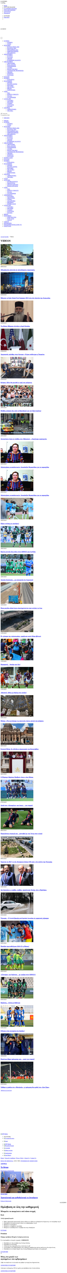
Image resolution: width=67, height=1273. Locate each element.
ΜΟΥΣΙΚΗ (10, 85)
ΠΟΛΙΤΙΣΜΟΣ (8, 81)
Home (5, 5)
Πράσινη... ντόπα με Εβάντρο (10, 1003)
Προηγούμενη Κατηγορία (7, 1170)
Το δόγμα (4, 1167)
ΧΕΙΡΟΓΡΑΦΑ (11, 90)
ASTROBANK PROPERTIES (15, 70)
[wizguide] (7, 1148)
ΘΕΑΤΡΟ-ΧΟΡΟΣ (12, 84)
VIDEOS (6, 221)
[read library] (7, 1155)
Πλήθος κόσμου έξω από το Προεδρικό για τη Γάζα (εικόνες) (21, 411)
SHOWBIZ (10, 102)
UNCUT (9, 220)
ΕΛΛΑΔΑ (10, 57)
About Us (26, 1158)
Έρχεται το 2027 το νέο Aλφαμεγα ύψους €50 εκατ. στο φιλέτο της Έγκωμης (26, 862)
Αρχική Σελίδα (4, 236)
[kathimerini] (7, 1144)
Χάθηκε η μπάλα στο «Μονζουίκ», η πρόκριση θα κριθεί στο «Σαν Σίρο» (25, 1087)
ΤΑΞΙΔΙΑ (9, 103)
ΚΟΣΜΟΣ (6, 78)
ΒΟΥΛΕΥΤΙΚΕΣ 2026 (13, 47)
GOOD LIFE (7, 99)
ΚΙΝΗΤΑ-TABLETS (12, 94)
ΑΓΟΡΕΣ (9, 67)
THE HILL (10, 110)
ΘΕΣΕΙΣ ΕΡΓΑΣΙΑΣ (12, 186)
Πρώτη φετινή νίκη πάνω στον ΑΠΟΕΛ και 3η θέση (18, 552)
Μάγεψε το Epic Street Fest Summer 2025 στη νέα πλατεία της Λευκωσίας (25, 298)
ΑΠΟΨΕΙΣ (7, 107)
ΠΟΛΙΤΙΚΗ (7, 45)
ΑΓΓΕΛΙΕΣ (7, 180)
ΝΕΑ (8, 93)
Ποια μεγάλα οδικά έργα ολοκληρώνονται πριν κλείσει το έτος (21, 608)
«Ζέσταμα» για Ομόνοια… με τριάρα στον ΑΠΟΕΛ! (18, 974)
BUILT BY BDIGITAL (7, 1161)
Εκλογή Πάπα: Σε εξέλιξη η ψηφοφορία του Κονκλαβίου (20, 749)
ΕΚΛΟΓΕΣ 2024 (11, 48)
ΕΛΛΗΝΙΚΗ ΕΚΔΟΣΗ (10, 8)
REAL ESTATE (11, 64)
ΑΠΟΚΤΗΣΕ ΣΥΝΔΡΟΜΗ (8, 1265)
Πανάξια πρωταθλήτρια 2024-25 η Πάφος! (15, 946)
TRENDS (9, 72)
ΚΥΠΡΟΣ (6, 41)
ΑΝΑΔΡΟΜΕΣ (11, 201)
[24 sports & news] (9, 1138)
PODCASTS (10, 218)
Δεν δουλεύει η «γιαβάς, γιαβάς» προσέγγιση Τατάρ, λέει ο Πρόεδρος (24, 890)
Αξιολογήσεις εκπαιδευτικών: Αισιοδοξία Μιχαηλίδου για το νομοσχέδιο (25, 467)
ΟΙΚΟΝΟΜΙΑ (11, 63)
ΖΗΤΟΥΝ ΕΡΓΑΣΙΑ (12, 184)
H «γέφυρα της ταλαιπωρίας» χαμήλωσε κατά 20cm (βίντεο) (21, 636)
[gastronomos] (8, 1153)
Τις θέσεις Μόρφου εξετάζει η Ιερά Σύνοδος (15, 326)
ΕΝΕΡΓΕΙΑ (10, 73)
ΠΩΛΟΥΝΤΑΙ (11, 183)
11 (4, 1090)
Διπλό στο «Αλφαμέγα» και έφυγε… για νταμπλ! (17, 805)
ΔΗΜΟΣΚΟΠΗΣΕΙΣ (12, 51)
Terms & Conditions (10, 1158)
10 (3, 1090)
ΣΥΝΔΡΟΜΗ (4, 1251)
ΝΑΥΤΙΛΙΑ (10, 75)
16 (11, 1090)
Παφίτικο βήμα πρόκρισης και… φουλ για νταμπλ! (18, 1059)
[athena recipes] (8, 1150)
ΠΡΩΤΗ (6, 120)
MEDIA (6, 214)
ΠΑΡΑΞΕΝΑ (10, 79)
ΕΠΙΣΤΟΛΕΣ (7, 226)
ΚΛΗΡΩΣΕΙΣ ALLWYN (14, 60)
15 (9, 1090)
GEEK (6, 91)
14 (8, 1090)
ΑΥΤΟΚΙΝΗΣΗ (11, 97)
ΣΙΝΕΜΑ (9, 82)
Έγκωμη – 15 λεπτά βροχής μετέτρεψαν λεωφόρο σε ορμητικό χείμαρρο (25, 918)
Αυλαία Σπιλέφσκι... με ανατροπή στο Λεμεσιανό (17, 580)
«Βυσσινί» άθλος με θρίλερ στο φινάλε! (14, 693)
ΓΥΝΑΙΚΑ (10, 100)
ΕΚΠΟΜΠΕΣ (7, 215)
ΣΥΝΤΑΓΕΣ (10, 105)
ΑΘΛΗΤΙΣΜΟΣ (8, 54)
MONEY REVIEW (12, 69)
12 (5, 1090)
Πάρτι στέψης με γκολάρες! (10, 523)
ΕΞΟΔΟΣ (9, 106)
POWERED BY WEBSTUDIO (29, 1161)
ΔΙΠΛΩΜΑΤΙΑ (11, 52)
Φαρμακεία (7, 13)
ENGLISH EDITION (9, 10)
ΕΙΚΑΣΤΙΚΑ (10, 87)
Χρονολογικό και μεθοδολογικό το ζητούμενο (19, 1197)
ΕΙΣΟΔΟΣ (6, 17)
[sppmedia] (4, 1134)
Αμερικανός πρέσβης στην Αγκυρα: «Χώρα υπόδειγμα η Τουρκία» (23, 354)
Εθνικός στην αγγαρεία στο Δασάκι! (13, 1031)
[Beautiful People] (9, 1145)
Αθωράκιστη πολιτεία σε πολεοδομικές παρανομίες (18, 270)
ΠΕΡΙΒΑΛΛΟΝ (8, 158)
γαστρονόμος (7, 11)
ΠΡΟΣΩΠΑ (10, 202)
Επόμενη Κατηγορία (6, 1201)
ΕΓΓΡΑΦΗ (3, 1230)
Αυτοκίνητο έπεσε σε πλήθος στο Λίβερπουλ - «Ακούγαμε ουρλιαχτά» (24, 439)
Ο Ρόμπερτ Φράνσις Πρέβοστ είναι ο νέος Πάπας (17, 777)
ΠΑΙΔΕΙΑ (10, 42)
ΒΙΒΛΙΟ (9, 88)
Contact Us (33, 1158)
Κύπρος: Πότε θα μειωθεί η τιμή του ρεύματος (16, 382)
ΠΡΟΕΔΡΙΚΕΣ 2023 (12, 50)
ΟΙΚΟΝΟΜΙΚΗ (8, 61)
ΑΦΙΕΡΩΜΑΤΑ (8, 195)
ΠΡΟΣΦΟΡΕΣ (8, 223)
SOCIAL (9, 96)
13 (7, 1090)
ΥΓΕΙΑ (9, 44)
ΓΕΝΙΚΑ (9, 199)
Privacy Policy (20, 1158)
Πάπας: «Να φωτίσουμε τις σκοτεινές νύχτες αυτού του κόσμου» (22, 721)
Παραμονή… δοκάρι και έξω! (10, 664)
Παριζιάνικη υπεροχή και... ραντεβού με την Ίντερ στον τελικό (21, 833)
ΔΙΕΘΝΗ (9, 58)
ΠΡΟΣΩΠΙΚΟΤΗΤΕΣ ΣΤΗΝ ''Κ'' (13, 224)
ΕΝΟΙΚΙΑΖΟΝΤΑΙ (12, 181)
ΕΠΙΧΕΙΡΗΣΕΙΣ (11, 66)
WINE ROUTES (11, 217)
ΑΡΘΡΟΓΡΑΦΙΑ (11, 109)
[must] (6, 1141)
